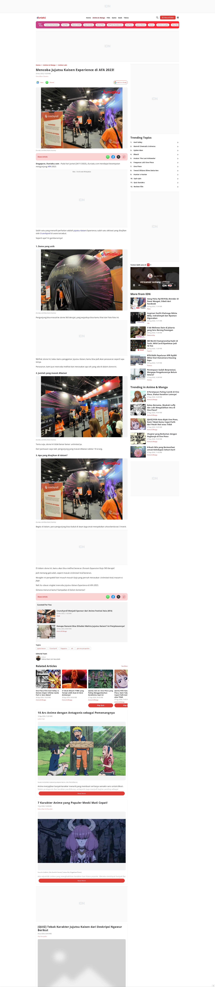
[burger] (177, 17)
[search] (157, 17)
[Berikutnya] (128, 680)
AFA (49, 166)
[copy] (124, 157)
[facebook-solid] (113, 157)
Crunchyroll (45, 233)
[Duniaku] (41, 18)
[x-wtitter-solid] (118, 157)
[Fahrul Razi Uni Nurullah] (38, 658)
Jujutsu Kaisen (80, 230)
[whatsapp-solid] (108, 157)
